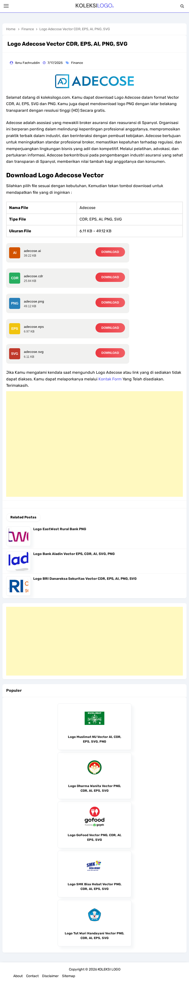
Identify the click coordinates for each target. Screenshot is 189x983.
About (18, 976)
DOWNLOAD (110, 252)
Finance (77, 63)
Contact (32, 976)
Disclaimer (50, 976)
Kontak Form (110, 379)
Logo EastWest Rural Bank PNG (59, 529)
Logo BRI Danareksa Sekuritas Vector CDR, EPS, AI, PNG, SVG (85, 579)
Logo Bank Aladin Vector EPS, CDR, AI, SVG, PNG (74, 554)
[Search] (182, 6)
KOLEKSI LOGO (109, 969)
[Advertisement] (94, 444)
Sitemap (68, 976)
